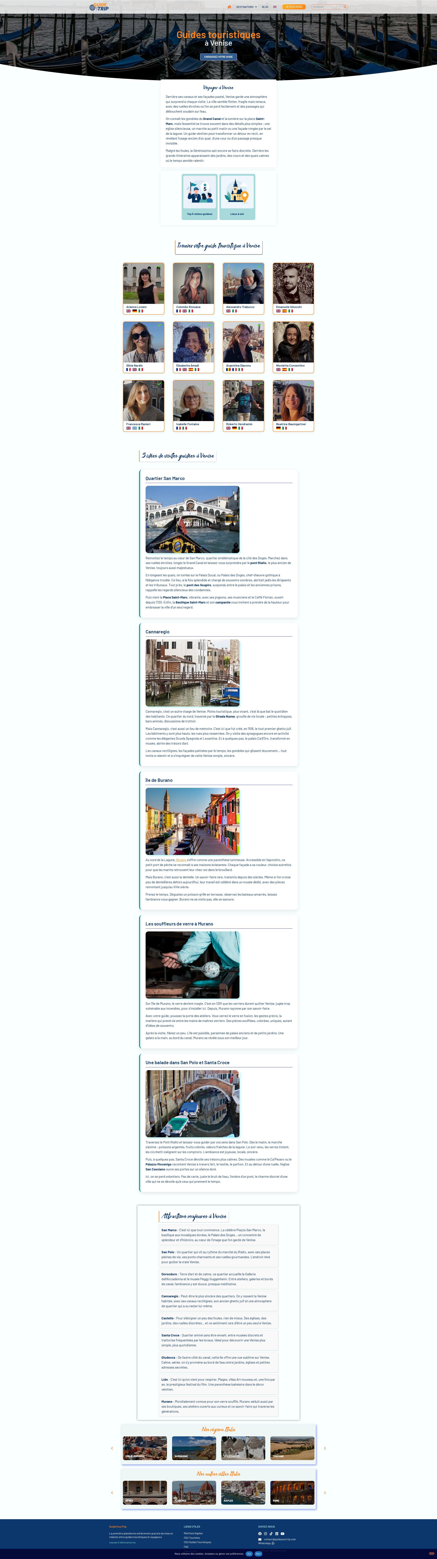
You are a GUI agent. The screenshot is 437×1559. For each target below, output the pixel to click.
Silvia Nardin (134, 365)
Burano (181, 860)
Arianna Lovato (136, 307)
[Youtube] (282, 1533)
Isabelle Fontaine (187, 424)
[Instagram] (265, 1533)
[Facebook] (260, 1533)
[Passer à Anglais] (272, 7)
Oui (249, 1553)
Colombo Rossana (188, 307)
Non (258, 1553)
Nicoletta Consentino (290, 365)
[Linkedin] (276, 1533)
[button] (112, 1448)
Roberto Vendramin (239, 424)
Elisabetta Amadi (187, 365)
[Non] (431, 1553)
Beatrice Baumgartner (291, 424)
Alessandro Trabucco (240, 307)
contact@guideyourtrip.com (280, 1539)
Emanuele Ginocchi (289, 307)
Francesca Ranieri (138, 424)
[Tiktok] (271, 1533)
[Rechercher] (345, 7)
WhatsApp (264, 1543)
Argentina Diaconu (238, 365)
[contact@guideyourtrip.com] (259, 1539)
